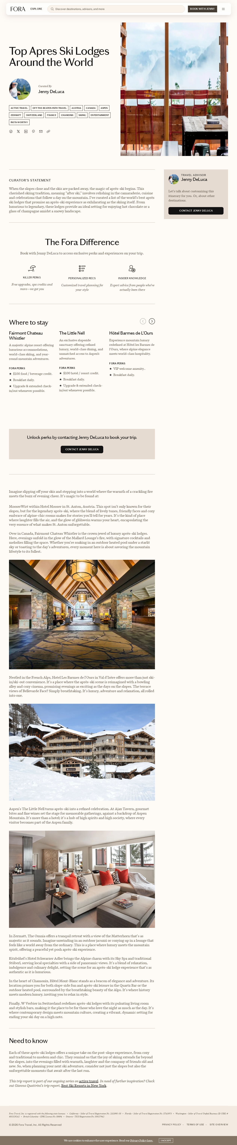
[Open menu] (223, 9)
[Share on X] (18, 131)
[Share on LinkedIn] (26, 131)
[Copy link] (48, 131)
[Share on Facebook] (11, 131)
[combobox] (118, 9)
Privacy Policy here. (141, 1140)
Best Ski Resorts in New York (83, 1085)
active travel (88, 1081)
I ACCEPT (166, 1140)
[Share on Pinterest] (33, 131)
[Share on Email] (41, 131)
